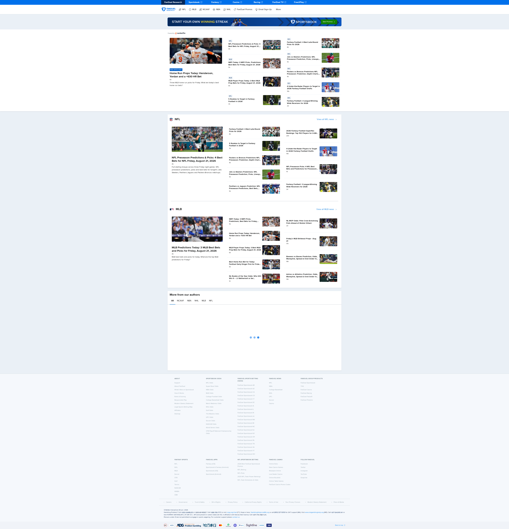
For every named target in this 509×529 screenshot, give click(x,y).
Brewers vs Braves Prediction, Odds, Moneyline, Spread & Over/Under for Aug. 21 (301, 259)
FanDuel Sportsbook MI (246, 423)
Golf (175, 481)
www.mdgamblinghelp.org (314, 512)
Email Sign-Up (265, 9)
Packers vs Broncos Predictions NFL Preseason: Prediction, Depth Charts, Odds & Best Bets (303, 74)
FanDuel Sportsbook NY (246, 433)
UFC (270, 396)
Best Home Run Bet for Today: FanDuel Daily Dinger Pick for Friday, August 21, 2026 (245, 264)
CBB (176, 495)
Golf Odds (209, 410)
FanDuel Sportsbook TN (246, 444)
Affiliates (177, 410)
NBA (218, 9)
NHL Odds (209, 407)
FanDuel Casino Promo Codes (279, 484)
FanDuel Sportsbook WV (246, 454)
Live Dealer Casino (275, 474)
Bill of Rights (216, 502)
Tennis (176, 484)
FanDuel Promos (244, 9)
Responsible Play (180, 400)
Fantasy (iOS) (210, 464)
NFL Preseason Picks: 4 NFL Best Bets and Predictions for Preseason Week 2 (301, 169)
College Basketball (275, 390)
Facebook (304, 464)
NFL (184, 9)
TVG (302, 386)
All (172, 301)
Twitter (303, 467)
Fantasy (215, 2)
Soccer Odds (210, 421)
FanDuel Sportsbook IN (246, 413)
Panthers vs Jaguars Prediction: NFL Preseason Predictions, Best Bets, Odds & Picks (244, 188)
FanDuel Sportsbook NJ (246, 430)
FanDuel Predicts (307, 400)
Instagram (304, 471)
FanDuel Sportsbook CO (246, 395)
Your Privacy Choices (292, 502)
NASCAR (177, 488)
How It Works (179, 393)
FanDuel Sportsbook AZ (246, 389)
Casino (236, 2)
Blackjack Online (275, 471)
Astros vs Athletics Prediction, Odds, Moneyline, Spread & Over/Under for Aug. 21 (302, 276)
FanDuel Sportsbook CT (246, 399)
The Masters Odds (212, 414)
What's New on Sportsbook (184, 390)
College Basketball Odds (215, 400)
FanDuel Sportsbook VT (246, 451)
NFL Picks (241, 473)
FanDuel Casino (306, 390)
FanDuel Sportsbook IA (246, 406)
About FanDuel (179, 386)
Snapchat (304, 478)
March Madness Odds (213, 403)
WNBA (176, 491)
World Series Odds (212, 427)
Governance (183, 502)
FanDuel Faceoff (306, 396)
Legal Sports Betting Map (183, 407)
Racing (257, 2)
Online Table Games (276, 481)
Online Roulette (274, 478)
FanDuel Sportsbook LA (246, 416)
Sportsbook (194, 2)
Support (177, 383)
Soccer (271, 400)
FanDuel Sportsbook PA (246, 440)
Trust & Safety (200, 502)
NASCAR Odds (211, 424)
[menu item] (169, 6)
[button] (329, 21)
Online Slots (273, 464)
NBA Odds (210, 390)
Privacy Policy (233, 502)
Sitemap (177, 414)
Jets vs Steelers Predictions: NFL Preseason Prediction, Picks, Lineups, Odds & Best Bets (303, 59)
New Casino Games (276, 467)
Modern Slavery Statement (183, 403)
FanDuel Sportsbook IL (246, 409)
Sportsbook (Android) (213, 474)
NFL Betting (242, 470)
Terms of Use (273, 502)
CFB (175, 478)
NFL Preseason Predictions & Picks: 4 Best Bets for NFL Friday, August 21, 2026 (244, 46)
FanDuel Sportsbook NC (246, 426)
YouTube (304, 474)
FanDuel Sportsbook (308, 383)
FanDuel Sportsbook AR (246, 385)
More (278, 9)
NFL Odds (209, 383)
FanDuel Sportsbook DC (246, 402)
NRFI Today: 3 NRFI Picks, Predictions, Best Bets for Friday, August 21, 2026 (243, 221)
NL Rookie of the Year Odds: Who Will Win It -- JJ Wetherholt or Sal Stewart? (245, 278)
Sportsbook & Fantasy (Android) (217, 467)
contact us (236, 517)
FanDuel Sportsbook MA (246, 420)
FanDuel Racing (306, 393)
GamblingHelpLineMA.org (260, 512)
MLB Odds (209, 393)
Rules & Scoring (180, 396)
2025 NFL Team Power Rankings (249, 476)
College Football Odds (214, 396)
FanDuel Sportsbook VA (246, 447)
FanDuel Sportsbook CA (246, 392)
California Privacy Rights (253, 502)
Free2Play (299, 2)
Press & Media (339, 502)
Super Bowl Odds (212, 386)
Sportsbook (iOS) (212, 471)
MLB (194, 9)
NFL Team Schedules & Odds (248, 480)
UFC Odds (209, 417)
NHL (229, 9)
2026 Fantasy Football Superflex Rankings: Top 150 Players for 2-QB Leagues (301, 133)
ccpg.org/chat (232, 512)
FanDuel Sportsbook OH (246, 437)
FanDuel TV (278, 2)
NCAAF (206, 9)
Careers (169, 502)
